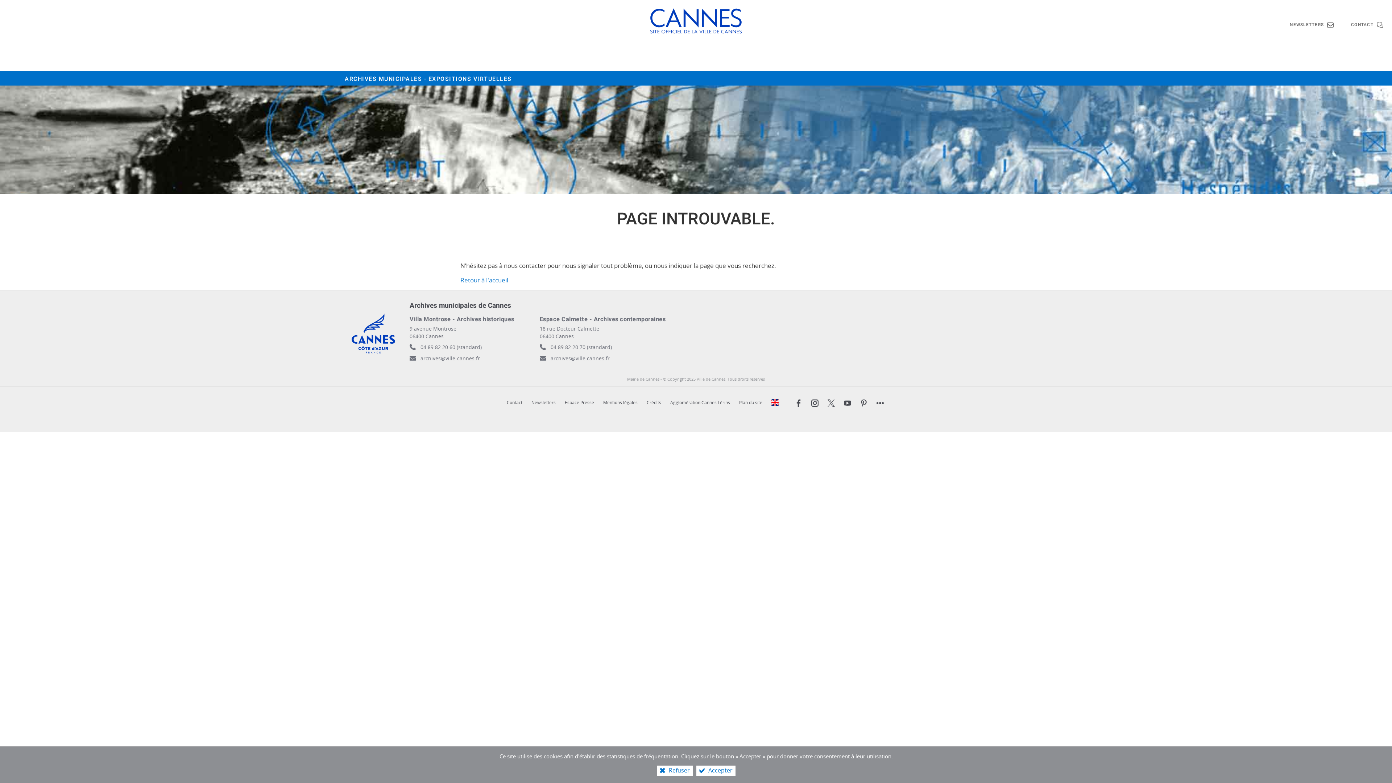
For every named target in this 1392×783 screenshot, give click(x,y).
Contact (514, 402)
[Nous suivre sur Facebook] (798, 403)
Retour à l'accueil (484, 280)
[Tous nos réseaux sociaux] (880, 403)
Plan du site (750, 402)
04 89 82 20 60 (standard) (451, 347)
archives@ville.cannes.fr (580, 358)
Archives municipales (428, 79)
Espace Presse (579, 402)
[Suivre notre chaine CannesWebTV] (847, 403)
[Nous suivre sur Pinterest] (863, 403)
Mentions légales (620, 402)
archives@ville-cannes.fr (450, 358)
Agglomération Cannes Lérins (700, 402)
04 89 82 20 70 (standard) (581, 347)
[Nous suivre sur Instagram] (814, 403)
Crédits (654, 402)
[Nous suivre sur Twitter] (831, 403)
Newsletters (543, 402)
